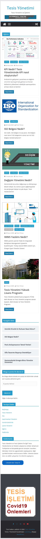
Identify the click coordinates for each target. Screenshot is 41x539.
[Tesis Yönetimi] (4, 24)
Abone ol (7, 393)
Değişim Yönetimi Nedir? (18, 180)
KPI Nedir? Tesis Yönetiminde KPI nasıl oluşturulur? (16, 72)
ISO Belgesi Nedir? (14, 128)
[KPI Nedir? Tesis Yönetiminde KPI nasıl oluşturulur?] (20, 48)
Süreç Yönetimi (24, 62)
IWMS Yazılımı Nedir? (16, 237)
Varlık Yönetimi (19, 229)
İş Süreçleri (14, 62)
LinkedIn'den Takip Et (13, 463)
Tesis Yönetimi (20, 8)
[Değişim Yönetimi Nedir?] (20, 159)
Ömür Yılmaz (19, 65)
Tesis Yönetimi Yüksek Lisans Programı (16, 291)
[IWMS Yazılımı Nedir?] (20, 212)
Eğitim (6, 62)
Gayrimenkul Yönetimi (27, 226)
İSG (3, 416)
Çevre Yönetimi (7, 426)
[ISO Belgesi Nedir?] (20, 107)
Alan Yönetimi (9, 226)
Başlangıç (5, 409)
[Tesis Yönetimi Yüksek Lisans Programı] (20, 269)
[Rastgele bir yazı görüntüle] (36, 24)
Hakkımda (5, 432)
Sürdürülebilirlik (7, 422)
